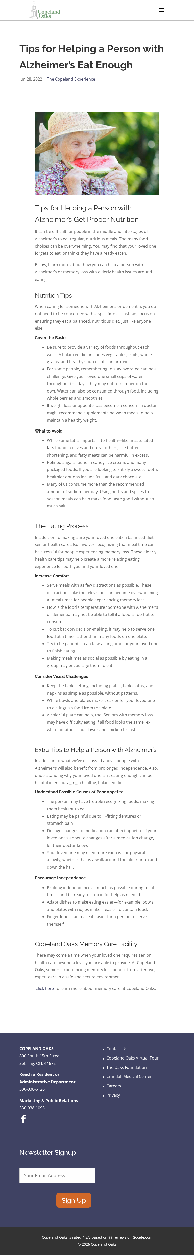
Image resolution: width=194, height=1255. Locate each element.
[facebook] (23, 1122)
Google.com (142, 1237)
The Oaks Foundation (126, 1067)
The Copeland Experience (71, 79)
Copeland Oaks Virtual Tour (132, 1058)
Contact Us (116, 1048)
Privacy (113, 1095)
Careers (113, 1086)
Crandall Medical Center (129, 1076)
